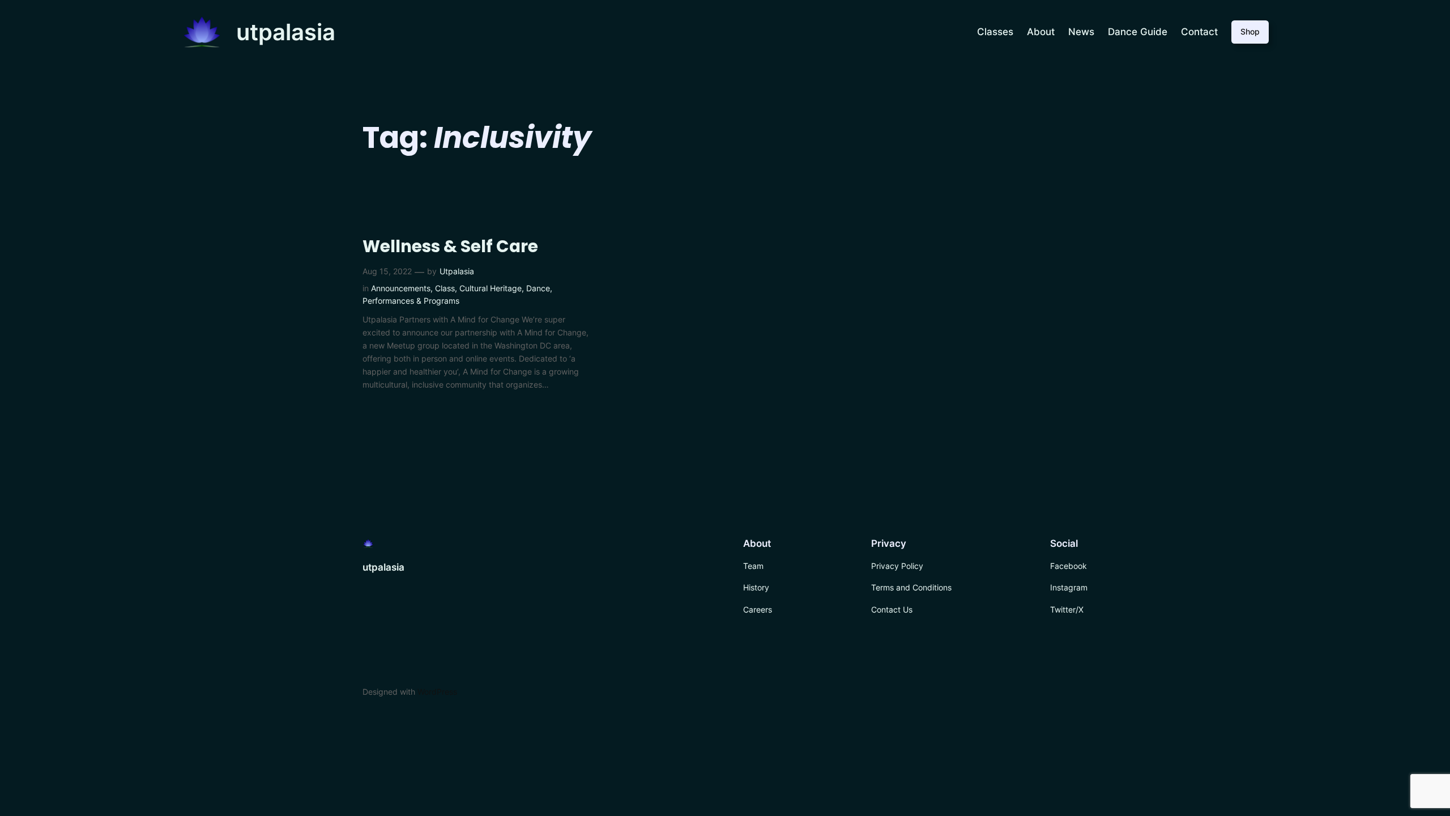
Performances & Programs (410, 300)
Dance (538, 288)
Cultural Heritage (490, 288)
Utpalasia (457, 271)
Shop (1250, 31)
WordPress (437, 691)
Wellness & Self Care (450, 246)
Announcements (400, 288)
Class (445, 288)
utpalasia (285, 32)
